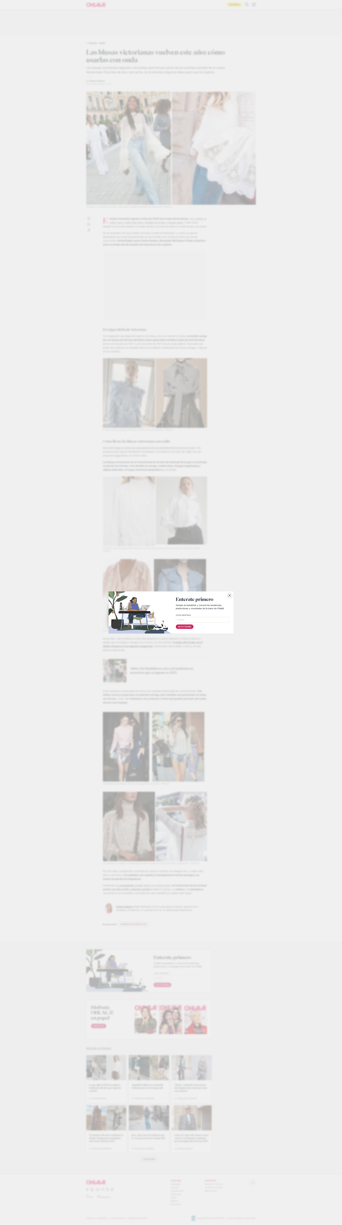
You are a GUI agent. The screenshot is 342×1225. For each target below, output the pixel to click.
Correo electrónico (183, 615)
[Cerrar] (229, 595)
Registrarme (184, 627)
